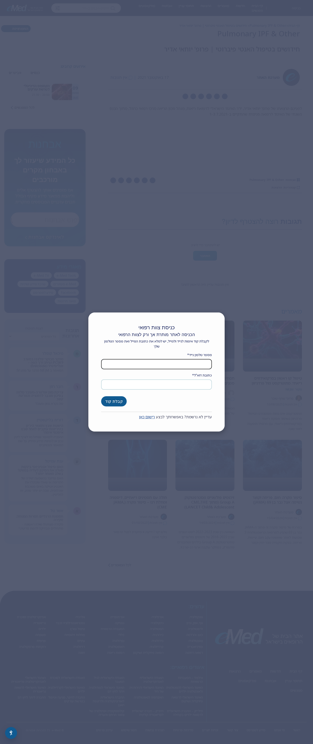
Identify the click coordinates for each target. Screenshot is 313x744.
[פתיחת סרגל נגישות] (11, 733)
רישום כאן (147, 417)
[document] (156, 372)
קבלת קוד (114, 401)
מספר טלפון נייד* (199, 354)
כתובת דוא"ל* (202, 375)
